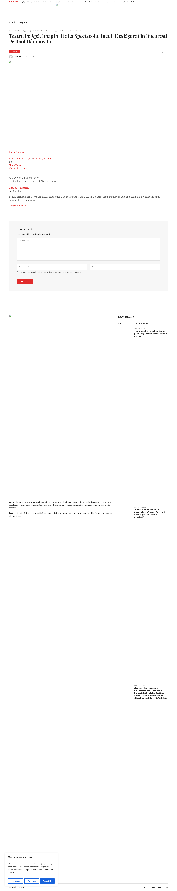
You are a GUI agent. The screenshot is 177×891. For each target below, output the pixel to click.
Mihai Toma (15, 165)
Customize (15, 881)
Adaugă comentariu (19, 187)
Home (11, 31)
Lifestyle (14, 52)
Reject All (32, 881)
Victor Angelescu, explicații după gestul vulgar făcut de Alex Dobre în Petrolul (150, 333)
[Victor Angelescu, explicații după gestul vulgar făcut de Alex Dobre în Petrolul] (125, 415)
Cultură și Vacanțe (42, 158)
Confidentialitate (156, 887)
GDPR (166, 887)
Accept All (47, 881)
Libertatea (14, 158)
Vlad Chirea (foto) (18, 168)
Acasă (146, 887)
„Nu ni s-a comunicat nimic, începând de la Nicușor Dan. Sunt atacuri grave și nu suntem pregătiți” (76, 2)
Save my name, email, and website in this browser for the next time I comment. (50, 272)
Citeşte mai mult (17, 205)
